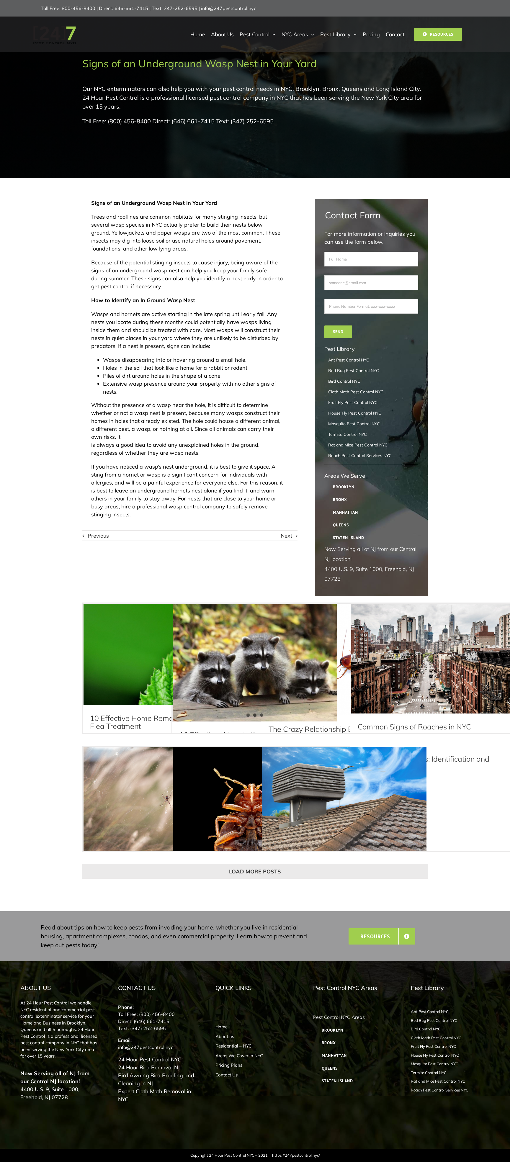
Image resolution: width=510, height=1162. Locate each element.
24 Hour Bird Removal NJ (149, 1067)
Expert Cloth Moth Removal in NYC (154, 1095)
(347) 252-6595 (252, 121)
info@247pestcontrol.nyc (228, 8)
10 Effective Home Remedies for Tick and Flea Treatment (159, 722)
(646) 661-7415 (193, 121)
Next (286, 535)
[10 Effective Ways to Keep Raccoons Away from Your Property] (255, 662)
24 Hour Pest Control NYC (149, 1059)
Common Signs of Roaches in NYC (414, 726)
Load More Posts (255, 871)
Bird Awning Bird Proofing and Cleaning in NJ (156, 1079)
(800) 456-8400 (129, 121)
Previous (98, 535)
